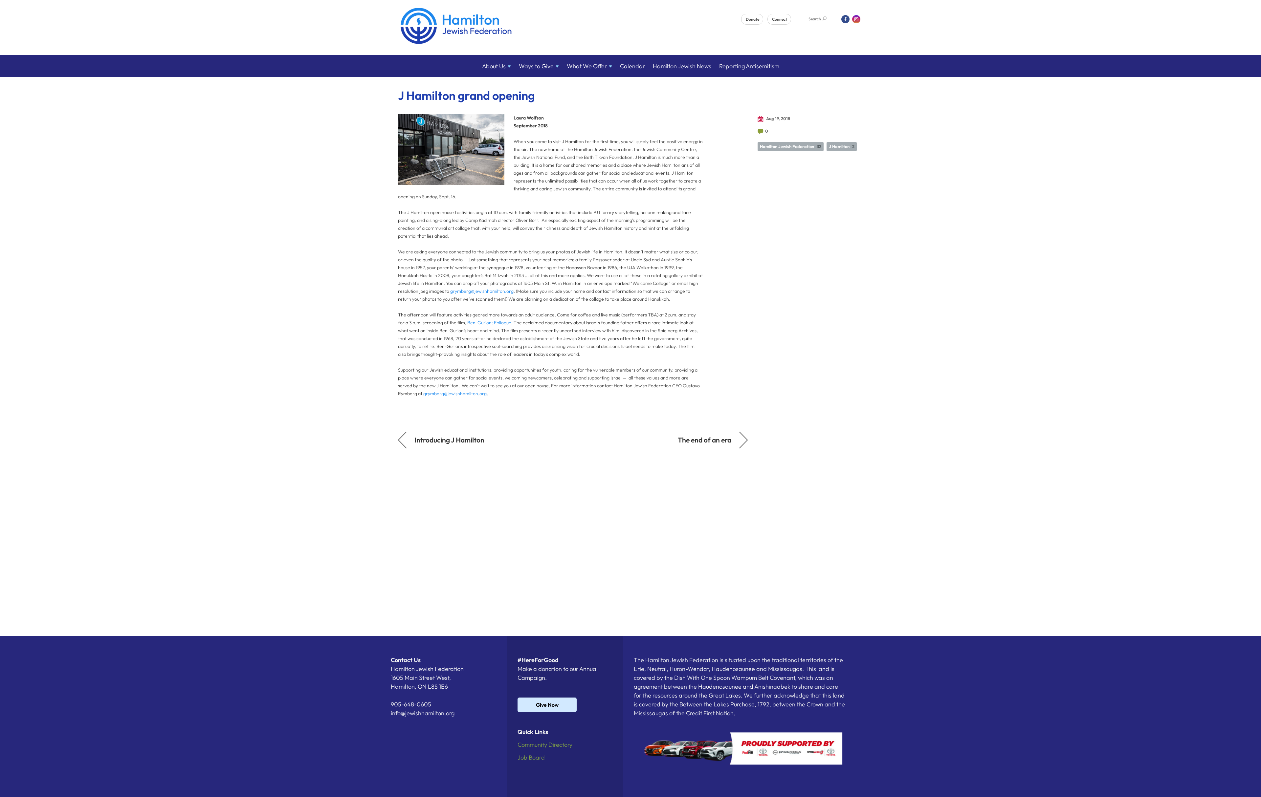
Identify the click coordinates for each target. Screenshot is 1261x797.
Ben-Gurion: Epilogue (489, 323)
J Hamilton (841, 146)
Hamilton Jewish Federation (790, 146)
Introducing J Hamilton (449, 440)
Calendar (632, 66)
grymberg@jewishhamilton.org (482, 291)
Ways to (536, 66)
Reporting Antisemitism (749, 66)
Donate (752, 19)
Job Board (531, 757)
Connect (779, 19)
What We (587, 66)
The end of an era (704, 440)
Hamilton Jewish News (682, 66)
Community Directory (545, 744)
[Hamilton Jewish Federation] (456, 27)
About (494, 66)
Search (814, 18)
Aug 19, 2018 (777, 118)
